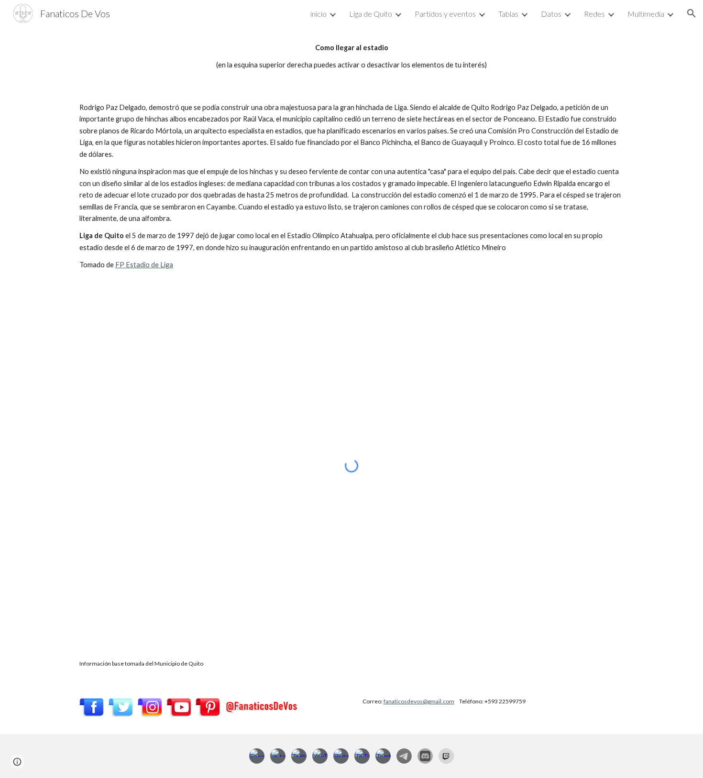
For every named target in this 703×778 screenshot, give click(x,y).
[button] (691, 13)
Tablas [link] (508, 13)
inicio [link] (318, 13)
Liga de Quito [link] (370, 13)
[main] (351, 56)
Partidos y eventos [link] (445, 13)
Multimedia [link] (645, 13)
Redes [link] (594, 13)
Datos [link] (551, 13)
